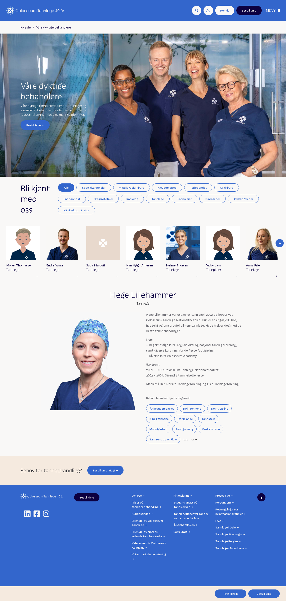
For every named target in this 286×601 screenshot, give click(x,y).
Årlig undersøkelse (161, 408)
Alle (66, 187)
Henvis (224, 10)
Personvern (223, 502)
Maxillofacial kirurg (131, 187)
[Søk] (196, 10)
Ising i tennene (159, 419)
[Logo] (35, 10)
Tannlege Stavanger (228, 534)
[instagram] (46, 513)
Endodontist (72, 199)
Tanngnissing (184, 429)
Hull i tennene (192, 408)
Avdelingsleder (243, 199)
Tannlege (158, 199)
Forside (26, 27)
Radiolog (132, 199)
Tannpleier (184, 199)
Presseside (222, 495)
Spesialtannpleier (94, 187)
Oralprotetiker (103, 199)
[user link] (208, 10)
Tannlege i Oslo (225, 527)
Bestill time (33, 125)
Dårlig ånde (185, 419)
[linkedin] (27, 513)
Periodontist (198, 187)
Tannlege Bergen (226, 541)
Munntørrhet (158, 429)
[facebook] (36, 513)
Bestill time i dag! (104, 470)
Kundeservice (141, 513)
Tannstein (208, 419)
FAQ (218, 520)
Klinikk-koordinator (76, 210)
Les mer (188, 439)
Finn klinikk (231, 593)
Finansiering (181, 495)
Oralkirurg (226, 187)
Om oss (137, 495)
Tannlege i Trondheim (229, 548)
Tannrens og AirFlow (163, 439)
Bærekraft (180, 532)
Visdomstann (211, 429)
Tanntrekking (219, 408)
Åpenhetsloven (184, 525)
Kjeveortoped (167, 187)
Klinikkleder (212, 199)
